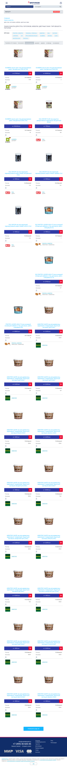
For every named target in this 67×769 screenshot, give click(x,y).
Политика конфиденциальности (40, 741)
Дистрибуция (38, 746)
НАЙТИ (60, 6)
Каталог (9, 6)
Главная (7, 18)
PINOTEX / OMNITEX (47, 243)
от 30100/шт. (16, 126)
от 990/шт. (47, 232)
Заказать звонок (15, 746)
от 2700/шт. (16, 73)
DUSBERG (14, 86)
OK (33, 763)
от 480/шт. (16, 437)
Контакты (37, 752)
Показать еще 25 (33, 729)
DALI (43, 139)
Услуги (37, 750)
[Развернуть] (33, 39)
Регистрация (54, 742)
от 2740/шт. (47, 281)
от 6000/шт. (47, 73)
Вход (52, 740)
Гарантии (37, 744)
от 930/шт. (16, 179)
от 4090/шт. (47, 490)
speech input (58, 6)
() (22, 743)
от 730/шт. (47, 126)
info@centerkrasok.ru (25, 741)
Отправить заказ (26, 746)
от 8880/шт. (16, 331)
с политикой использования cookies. (47, 760)
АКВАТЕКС (44, 345)
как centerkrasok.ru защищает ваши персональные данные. (21, 761)
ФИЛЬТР (7, 12)
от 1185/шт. (47, 331)
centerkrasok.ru (5, 758)
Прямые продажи (39, 748)
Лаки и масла (8, 20)
